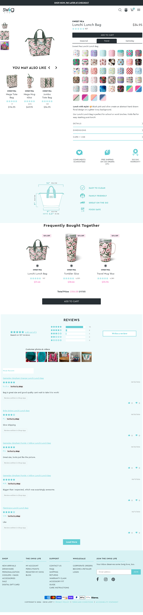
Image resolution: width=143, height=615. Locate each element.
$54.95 (47, 107)
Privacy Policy (62, 602)
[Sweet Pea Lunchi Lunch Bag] (112, 80)
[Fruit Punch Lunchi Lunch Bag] (130, 89)
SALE (4, 581)
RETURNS (53, 575)
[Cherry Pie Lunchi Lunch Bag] (94, 80)
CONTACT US (55, 566)
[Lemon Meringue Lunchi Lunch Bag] (103, 71)
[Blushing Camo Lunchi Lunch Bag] (85, 80)
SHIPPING (53, 572)
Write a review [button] (119, 333)
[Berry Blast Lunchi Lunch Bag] (138, 89)
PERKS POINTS (32, 569)
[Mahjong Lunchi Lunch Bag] (85, 89)
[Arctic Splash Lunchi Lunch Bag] (85, 98)
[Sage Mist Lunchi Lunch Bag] (76, 98)
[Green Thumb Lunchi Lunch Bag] (112, 71)
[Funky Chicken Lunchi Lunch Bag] (76, 71)
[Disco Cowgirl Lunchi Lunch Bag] (138, 62)
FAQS (51, 569)
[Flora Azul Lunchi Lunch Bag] (130, 53)
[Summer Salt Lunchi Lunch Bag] (85, 53)
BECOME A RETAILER (82, 569)
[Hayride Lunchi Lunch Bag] (112, 62)
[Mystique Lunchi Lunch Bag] (85, 71)
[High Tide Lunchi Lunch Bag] (121, 53)
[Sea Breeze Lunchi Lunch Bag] (94, 98)
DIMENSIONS (79, 130)
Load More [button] (71, 542)
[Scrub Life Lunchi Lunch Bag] (76, 89)
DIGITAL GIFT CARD (11, 585)
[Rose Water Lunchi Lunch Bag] (103, 98)
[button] (78, 29)
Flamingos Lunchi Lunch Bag (15, 508)
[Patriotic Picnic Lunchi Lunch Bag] (130, 71)
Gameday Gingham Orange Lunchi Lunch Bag (23, 378)
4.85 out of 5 (31, 332)
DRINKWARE (8, 569)
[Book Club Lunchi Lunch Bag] (130, 80)
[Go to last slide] (49, 67)
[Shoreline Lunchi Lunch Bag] (76, 53)
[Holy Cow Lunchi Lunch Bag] (121, 62)
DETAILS (77, 124)
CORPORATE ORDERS (83, 566)
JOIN (136, 572)
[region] (29, 95)
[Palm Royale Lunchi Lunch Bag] (85, 62)
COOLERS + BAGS (10, 575)
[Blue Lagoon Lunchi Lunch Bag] (103, 89)
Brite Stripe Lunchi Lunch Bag (16, 411)
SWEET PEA (11, 94)
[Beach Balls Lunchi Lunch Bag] (103, 53)
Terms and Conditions (82, 602)
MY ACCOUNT (32, 566)
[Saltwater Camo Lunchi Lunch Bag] (138, 71)
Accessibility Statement (107, 602)
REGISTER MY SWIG (35, 572)
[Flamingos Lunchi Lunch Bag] (112, 53)
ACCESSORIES (8, 578)
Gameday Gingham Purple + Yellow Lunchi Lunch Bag (27, 443)
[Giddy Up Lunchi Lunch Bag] (94, 62)
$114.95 (11, 107)
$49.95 (29, 107)
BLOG (28, 575)
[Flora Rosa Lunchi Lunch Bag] (138, 53)
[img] (9, 382)
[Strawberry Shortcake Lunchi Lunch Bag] (94, 71)
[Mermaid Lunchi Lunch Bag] (94, 53)
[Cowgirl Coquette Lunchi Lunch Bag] (103, 62)
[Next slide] (56, 67)
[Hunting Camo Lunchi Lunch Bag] (76, 80)
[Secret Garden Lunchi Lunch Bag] (103, 80)
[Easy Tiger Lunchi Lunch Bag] (76, 62)
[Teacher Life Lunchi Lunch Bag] (138, 80)
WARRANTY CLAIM (57, 578)
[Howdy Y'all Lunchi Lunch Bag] (130, 62)
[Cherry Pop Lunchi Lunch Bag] (121, 71)
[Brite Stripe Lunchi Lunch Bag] (121, 80)
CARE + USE (79, 137)
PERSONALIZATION (10, 572)
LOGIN (76, 572)
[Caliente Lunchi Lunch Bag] (121, 89)
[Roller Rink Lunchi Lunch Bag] (112, 89)
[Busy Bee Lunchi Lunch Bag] (94, 89)
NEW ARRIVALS (9, 566)
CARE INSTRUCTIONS (59, 588)
